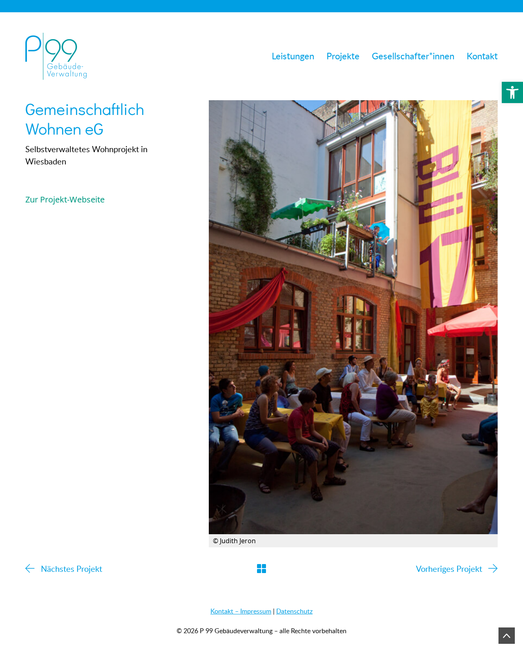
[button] (512, 92)
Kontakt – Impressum (240, 611)
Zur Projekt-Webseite (65, 199)
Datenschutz (294, 611)
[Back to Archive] (261, 568)
